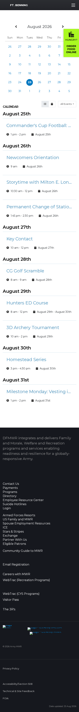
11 (29, 64)
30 (49, 46)
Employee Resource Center (23, 500)
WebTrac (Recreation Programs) (26, 580)
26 (9, 46)
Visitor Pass (11, 599)
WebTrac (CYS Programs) (21, 593)
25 (29, 82)
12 (39, 64)
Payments (10, 487)
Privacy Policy (11, 668)
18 (29, 73)
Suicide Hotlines (14, 504)
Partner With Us (15, 539)
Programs (10, 492)
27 (19, 46)
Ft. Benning (19, 5)
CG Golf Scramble (25, 271)
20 (49, 73)
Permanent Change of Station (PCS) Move (39, 206)
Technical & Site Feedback (18, 691)
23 (9, 82)
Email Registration (16, 564)
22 (69, 73)
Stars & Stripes (13, 531)
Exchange (10, 535)
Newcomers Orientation (32, 157)
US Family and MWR (18, 519)
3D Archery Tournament (32, 327)
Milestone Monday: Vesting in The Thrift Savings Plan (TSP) (39, 391)
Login (7, 508)
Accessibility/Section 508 (18, 684)
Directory (10, 496)
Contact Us (11, 483)
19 (39, 73)
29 (39, 46)
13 (49, 64)
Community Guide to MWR (23, 550)
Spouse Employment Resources (26, 523)
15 (69, 64)
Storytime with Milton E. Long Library (39, 182)
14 (59, 64)
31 (59, 46)
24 (19, 82)
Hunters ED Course (27, 303)
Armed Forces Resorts (19, 515)
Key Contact (19, 238)
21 (59, 73)
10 (19, 64)
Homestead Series (26, 359)
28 (29, 46)
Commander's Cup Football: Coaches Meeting (39, 125)
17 (19, 73)
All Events (66, 104)
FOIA (5, 698)
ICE (5, 527)
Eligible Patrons (14, 543)
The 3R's (9, 609)
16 (9, 73)
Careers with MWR (16, 574)
